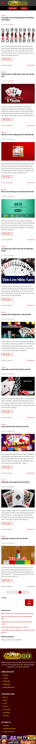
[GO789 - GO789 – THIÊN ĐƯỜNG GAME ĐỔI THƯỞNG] (18, 3)
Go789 (21, 665)
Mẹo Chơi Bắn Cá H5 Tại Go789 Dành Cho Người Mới (17, 613)
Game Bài (3, 15)
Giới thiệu (6, 725)
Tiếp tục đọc (7, 59)
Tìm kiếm (4, 598)
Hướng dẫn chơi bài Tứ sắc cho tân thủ (14, 538)
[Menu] (2, 3)
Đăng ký (5, 675)
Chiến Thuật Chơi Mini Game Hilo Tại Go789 (14, 627)
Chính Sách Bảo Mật (9, 728)
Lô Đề (5, 703)
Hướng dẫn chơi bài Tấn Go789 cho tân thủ (15, 369)
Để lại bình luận (31, 65)
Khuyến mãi (6, 684)
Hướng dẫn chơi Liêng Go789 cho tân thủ (15, 482)
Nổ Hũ (5, 700)
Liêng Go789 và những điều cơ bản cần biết (16, 314)
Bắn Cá (5, 697)
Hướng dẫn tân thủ (8, 687)
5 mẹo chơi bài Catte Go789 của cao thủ (14, 427)
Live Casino (6, 709)
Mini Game (6, 712)
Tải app (5, 678)
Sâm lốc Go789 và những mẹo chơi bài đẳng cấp (17, 135)
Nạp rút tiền (6, 681)
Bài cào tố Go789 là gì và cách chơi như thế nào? (17, 192)
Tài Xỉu (5, 706)
